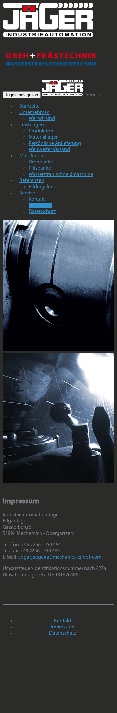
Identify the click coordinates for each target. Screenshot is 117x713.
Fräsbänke (40, 168)
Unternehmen (35, 112)
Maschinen (31, 156)
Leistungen (32, 125)
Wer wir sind (42, 118)
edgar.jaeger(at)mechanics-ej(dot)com (59, 557)
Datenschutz (42, 211)
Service (27, 193)
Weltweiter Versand (49, 149)
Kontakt (37, 199)
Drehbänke (41, 162)
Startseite (30, 106)
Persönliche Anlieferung (55, 143)
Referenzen (32, 180)
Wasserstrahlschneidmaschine (61, 174)
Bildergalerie (42, 187)
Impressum (40, 205)
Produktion (41, 131)
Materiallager (43, 137)
